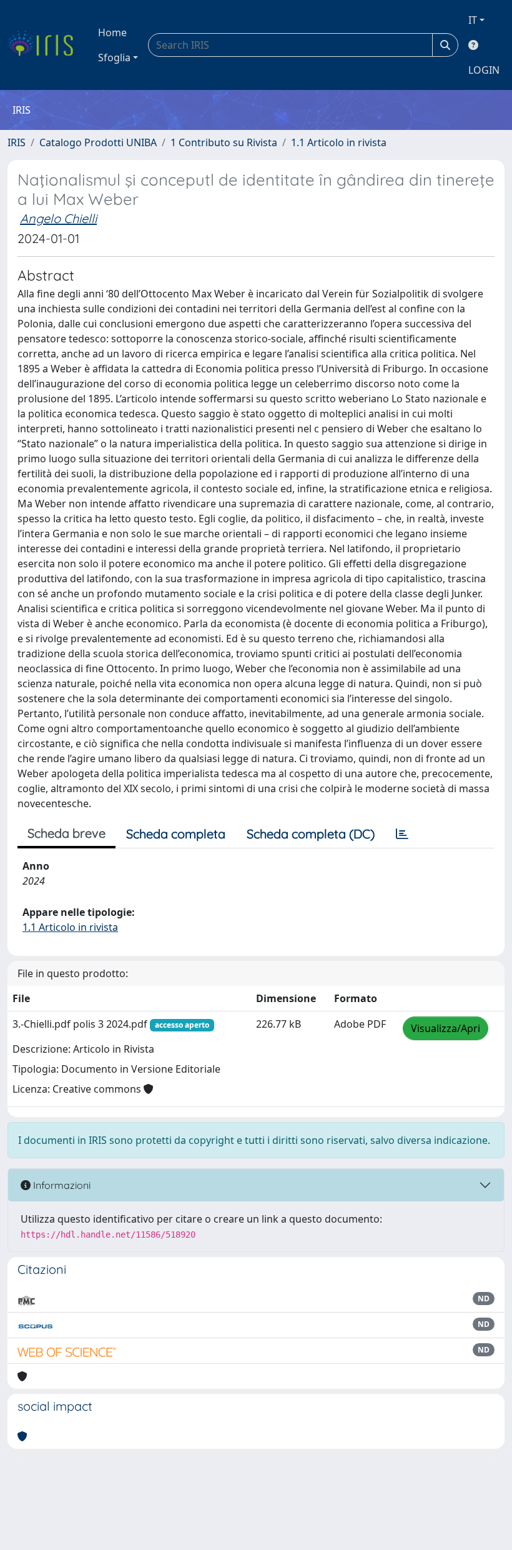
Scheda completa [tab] (175, 834)
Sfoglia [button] (114, 57)
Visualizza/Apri (445, 1028)
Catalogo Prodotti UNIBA (98, 142)
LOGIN (484, 70)
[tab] (402, 834)
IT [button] (472, 20)
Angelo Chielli (58, 218)
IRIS (16, 142)
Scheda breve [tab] (66, 833)
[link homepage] (45, 45)
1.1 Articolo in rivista (338, 142)
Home (112, 32)
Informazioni (61, 1185)
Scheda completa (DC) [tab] (311, 834)
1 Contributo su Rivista (223, 142)
